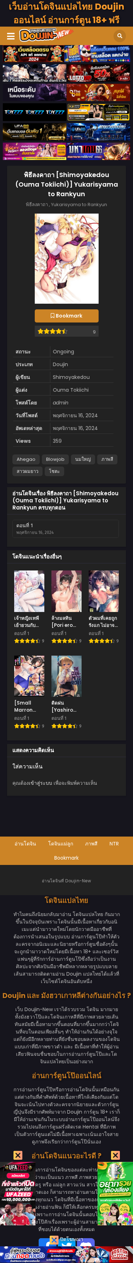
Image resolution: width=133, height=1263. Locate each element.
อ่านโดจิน (25, 843)
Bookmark (66, 857)
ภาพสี (107, 459)
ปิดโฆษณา (71, 1239)
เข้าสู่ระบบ (40, 783)
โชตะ (54, 471)
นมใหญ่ (83, 459)
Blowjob (55, 459)
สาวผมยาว (27, 471)
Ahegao (26, 459)
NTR (114, 843)
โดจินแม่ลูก (60, 843)
